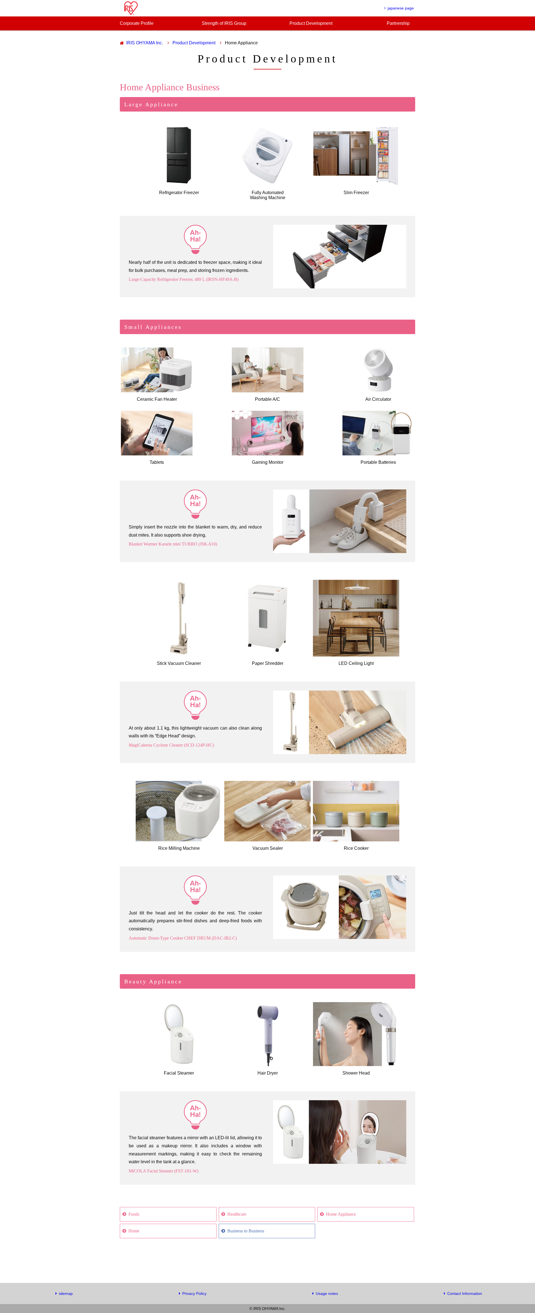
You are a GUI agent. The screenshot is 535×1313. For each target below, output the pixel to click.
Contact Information (464, 1293)
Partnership (398, 23)
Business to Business (245, 1230)
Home (133, 1230)
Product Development (311, 23)
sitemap (66, 1293)
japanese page (401, 8)
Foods (133, 1214)
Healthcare (236, 1214)
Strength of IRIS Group (224, 23)
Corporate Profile (137, 23)
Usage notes (327, 1293)
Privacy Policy (194, 1293)
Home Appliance (341, 1214)
